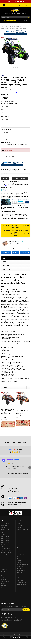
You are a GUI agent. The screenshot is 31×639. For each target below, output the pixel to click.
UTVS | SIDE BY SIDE (10, 25)
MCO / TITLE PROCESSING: (7, 122)
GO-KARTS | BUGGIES (5, 558)
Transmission (4, 585)
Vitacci (18, 523)
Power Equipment (5, 571)
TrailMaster (19, 525)
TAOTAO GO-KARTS (5, 540)
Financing (19, 562)
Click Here (7, 185)
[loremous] (15, 513)
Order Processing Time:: (7, 129)
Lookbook (3, 591)
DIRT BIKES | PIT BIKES (6, 552)
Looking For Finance (21, 584)
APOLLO (19, 533)
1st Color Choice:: (5, 109)
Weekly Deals (4, 525)
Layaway (19, 552)
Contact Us (19, 560)
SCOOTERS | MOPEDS (6, 554)
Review (4, 261)
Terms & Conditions (21, 554)
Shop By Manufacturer (6, 548)
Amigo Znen (19, 539)
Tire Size (3, 583)
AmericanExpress (21, 498)
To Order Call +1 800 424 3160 (15, 2)
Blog (18, 558)
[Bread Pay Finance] (2, 189)
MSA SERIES (4, 579)
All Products (4, 575)
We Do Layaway (20, 566)
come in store (25, 252)
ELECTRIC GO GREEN (5, 566)
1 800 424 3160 (14, 244)
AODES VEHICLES (5, 523)
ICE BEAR (19, 535)
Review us (19, 572)
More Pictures (6, 269)
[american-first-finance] (5, 189)
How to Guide (20, 568)
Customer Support (21, 550)
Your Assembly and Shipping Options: (10, 103)
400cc (18, 25)
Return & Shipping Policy (22, 564)
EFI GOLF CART (4, 577)
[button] (15, 32)
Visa (14, 498)
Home (2, 25)
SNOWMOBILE (4, 556)
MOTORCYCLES (4, 569)
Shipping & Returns (21, 556)
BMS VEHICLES (4, 546)
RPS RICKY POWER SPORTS (23, 529)
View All (20, 542)
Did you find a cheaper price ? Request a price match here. (14, 92)
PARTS (2, 573)
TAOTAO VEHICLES (5, 538)
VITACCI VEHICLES (5, 544)
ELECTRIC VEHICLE (5, 564)
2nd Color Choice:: (5, 116)
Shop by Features (5, 581)
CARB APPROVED (5, 529)
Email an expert (19, 241)
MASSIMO (19, 531)
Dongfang (19, 537)
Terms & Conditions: (6, 142)
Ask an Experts (22, 244)
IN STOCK (3, 527)
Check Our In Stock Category (20, 178)
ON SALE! (3, 534)
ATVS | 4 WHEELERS (5, 550)
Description (5, 258)
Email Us (16, 252)
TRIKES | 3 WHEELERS (6, 568)
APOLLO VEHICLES (5, 536)
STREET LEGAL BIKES (5, 562)
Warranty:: (3, 136)
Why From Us (5, 265)
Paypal (10, 498)
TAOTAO (19, 527)
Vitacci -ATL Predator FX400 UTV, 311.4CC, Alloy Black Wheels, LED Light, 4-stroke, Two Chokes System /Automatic (7, 412)
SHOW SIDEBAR (15, 637)
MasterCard (18, 498)
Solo (25, 498)
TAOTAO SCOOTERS (5, 542)
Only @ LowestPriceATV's (15, 20)
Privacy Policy (20, 580)
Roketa (18, 541)
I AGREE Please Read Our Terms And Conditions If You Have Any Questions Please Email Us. (15, 145)
